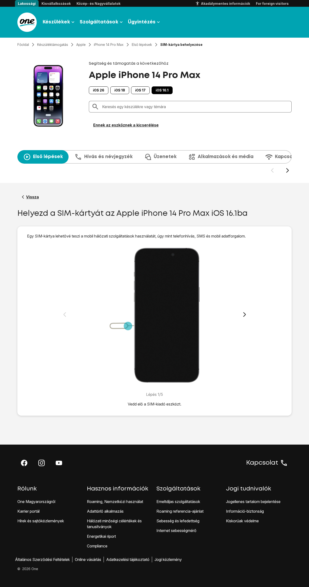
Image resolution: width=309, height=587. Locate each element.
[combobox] (195, 106)
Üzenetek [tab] (165, 157)
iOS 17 (140, 90)
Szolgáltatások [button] (99, 22)
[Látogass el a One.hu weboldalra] (27, 22)
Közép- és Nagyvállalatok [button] (98, 3)
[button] (24, 463)
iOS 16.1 (162, 90)
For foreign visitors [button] (272, 3)
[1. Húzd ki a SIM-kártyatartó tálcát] (154, 315)
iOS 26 (98, 90)
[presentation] (154, 161)
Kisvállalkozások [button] (56, 3)
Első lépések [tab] (48, 157)
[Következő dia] (287, 170)
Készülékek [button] (56, 22)
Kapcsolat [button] (262, 463)
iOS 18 (119, 90)
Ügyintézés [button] (141, 22)
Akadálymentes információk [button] (225, 3)
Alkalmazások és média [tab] (225, 157)
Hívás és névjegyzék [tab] (108, 157)
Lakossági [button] (27, 3)
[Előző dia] (272, 170)
